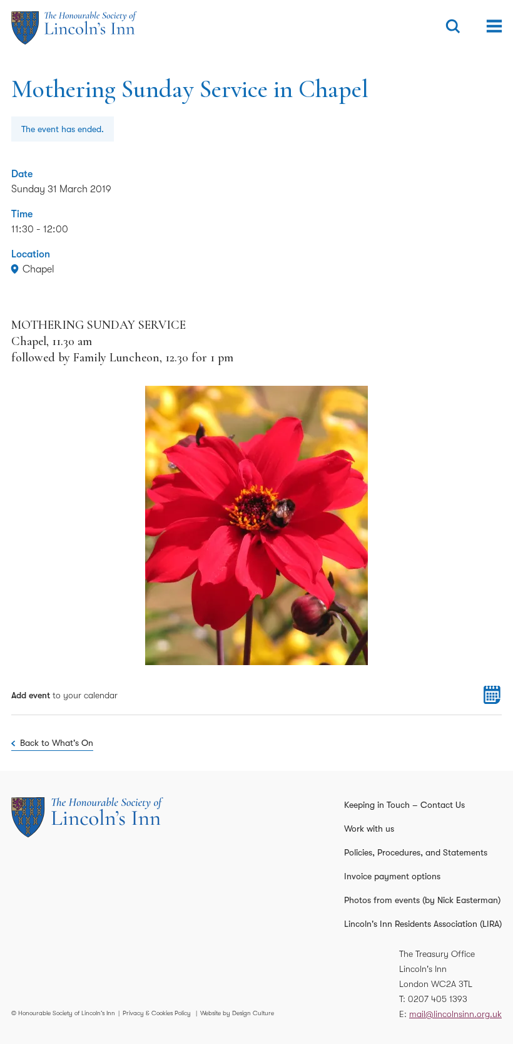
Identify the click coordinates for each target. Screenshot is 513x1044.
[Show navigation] (494, 26)
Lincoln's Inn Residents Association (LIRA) (423, 924)
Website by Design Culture (237, 1013)
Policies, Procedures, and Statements (415, 852)
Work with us (369, 829)
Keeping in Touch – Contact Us (404, 805)
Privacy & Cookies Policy (157, 1013)
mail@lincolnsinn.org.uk (455, 1014)
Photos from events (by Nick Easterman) (422, 900)
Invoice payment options (392, 876)
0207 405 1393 (437, 999)
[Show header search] (453, 26)
